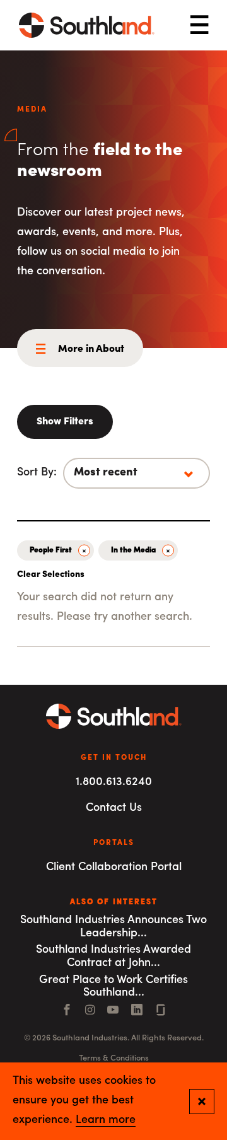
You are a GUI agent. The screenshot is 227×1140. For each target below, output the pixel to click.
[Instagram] (90, 1011)
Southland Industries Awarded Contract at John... (113, 957)
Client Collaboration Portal (114, 867)
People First (51, 550)
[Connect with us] (160, 1011)
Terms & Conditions (114, 1058)
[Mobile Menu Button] (199, 25)
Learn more (106, 1120)
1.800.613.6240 (114, 782)
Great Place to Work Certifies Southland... (113, 987)
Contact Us (114, 808)
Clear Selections (50, 574)
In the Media (133, 550)
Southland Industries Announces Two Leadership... (113, 927)
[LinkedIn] (137, 1011)
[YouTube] (113, 1011)
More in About (91, 349)
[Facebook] (67, 1011)
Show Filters (65, 422)
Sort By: (37, 473)
